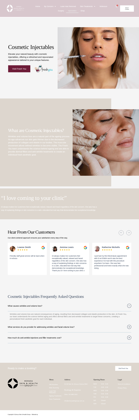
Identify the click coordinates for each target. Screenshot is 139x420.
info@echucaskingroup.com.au (74, 401)
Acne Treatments (54, 399)
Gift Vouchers (53, 384)
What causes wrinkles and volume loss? (25, 306)
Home (37, 6)
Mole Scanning (54, 388)
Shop (82, 11)
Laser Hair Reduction (52, 391)
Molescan (103, 6)
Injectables (72, 11)
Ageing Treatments (55, 396)
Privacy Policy (122, 388)
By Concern (48, 6)
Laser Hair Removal (68, 6)
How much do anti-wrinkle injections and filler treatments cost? (34, 338)
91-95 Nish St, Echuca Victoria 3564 (76, 384)
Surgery (61, 11)
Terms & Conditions (124, 384)
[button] (121, 232)
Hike (39, 414)
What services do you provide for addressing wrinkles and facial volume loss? (41, 327)
